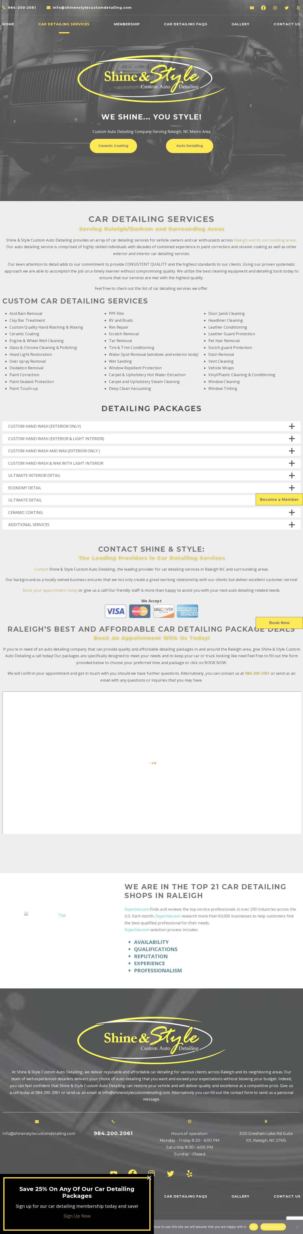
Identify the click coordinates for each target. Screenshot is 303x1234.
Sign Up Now (77, 1216)
